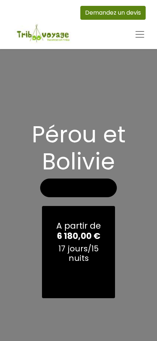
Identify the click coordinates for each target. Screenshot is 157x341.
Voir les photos (78, 188)
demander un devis (78, 277)
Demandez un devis (113, 12)
